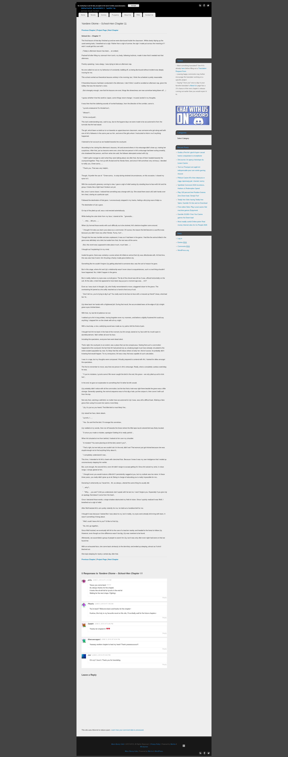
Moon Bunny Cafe (98, 7)
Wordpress (144, 747)
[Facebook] (204, 6)
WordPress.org (183, 250)
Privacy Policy (155, 744)
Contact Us (149, 15)
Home (83, 15)
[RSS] (200, 6)
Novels (93, 15)
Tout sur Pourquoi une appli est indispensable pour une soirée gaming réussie (191, 170)
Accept (133, 6)
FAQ (138, 15)
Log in (180, 238)
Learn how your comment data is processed (127, 730)
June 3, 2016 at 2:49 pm (104, 624)
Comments (184, 246)
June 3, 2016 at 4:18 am (102, 580)
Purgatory (115, 15)
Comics (103, 15)
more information (120, 6)
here (183, 68)
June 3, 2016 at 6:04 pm (110, 639)
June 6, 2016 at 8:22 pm (101, 655)
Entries (182, 242)
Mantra (172, 744)
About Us (127, 15)
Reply (164, 597)
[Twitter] (208, 6)
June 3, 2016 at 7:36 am (104, 604)
